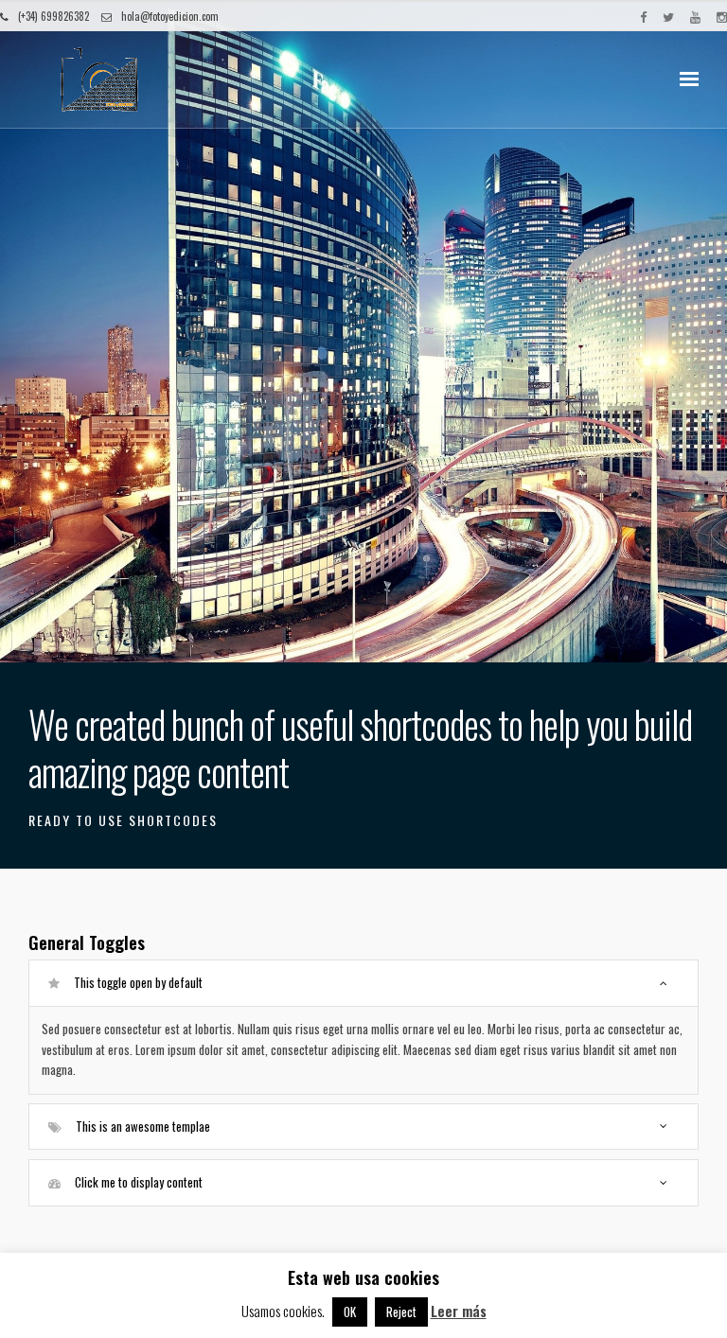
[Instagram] (722, 16)
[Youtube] (695, 16)
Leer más (459, 1310)
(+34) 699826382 (53, 16)
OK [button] (350, 1311)
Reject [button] (401, 1311)
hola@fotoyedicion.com (170, 16)
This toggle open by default (138, 982)
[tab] (363, 982)
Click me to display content (139, 1181)
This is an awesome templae (143, 1126)
